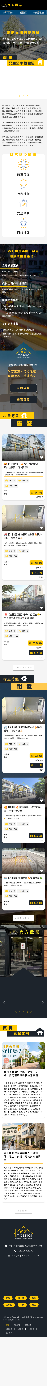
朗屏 (34, 1315)
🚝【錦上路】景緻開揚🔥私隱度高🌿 (23, 877)
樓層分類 (28, 1342)
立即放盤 (23, 388)
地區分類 (9, 1346)
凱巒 (5, 644)
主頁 (7, 1342)
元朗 (8, 1315)
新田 (5, 834)
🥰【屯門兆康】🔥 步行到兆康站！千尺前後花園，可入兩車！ (23, 465)
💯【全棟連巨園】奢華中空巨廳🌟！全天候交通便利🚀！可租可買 (23, 616)
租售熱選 (17, 1342)
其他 (5, 494)
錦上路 (6, 901)
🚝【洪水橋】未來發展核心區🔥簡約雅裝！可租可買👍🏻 (23, 536)
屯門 (5, 491)
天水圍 (9, 1322)
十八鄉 (6, 641)
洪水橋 (6, 561)
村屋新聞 (31, 1346)
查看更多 (23, 399)
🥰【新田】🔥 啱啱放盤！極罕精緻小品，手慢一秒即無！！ (23, 809)
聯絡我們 (9, 1350)
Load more (22, 667)
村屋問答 (20, 1346)
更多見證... (23, 1227)
